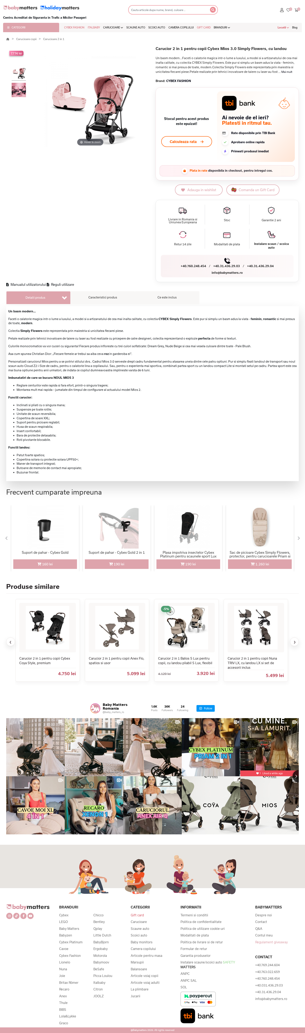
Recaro (64, 989)
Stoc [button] (227, 220)
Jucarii (135, 996)
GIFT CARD (204, 27)
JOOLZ (98, 996)
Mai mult (286, 71)
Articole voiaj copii (144, 976)
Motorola (100, 955)
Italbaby (99, 982)
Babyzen (65, 935)
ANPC (185, 974)
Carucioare (139, 922)
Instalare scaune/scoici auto (208, 964)
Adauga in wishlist (201, 190)
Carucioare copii (26, 39)
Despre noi (263, 915)
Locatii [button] (282, 27)
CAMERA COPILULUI (181, 27)
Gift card (137, 915)
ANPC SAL (189, 980)
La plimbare (140, 989)
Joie (62, 976)
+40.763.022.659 (267, 972)
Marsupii (137, 962)
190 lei (118, 564)
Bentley (99, 922)
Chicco (98, 915)
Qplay (97, 928)
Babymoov (101, 962)
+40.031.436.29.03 (269, 985)
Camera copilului (143, 949)
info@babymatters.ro (227, 272)
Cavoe (63, 949)
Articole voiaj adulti (145, 982)
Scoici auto (139, 935)
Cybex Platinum (71, 942)
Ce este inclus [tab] (167, 297)
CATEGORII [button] (18, 27)
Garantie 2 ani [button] (271, 220)
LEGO (63, 922)
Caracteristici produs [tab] (102, 297)
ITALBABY (94, 27)
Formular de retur (194, 949)
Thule (63, 1003)
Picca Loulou (102, 976)
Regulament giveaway (271, 942)
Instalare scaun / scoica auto (271, 245)
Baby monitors (141, 942)
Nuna (63, 969)
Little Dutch (102, 935)
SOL (184, 987)
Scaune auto (140, 928)
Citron (98, 989)
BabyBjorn (101, 942)
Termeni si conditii (194, 915)
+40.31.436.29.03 (226, 266)
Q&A (258, 928)
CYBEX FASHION (74, 27)
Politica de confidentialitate (201, 922)
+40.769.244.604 (267, 965)
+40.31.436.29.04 (260, 266)
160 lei (47, 564)
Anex (63, 996)
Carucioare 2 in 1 (53, 39)
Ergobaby (100, 949)
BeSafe (98, 969)
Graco (63, 1023)
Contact (261, 922)
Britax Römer (68, 982)
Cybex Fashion (70, 955)
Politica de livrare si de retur (202, 942)
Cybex (63, 915)
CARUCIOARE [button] (112, 27)
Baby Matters (69, 928)
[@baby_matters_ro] (95, 708)
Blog (295, 27)
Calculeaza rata (183, 141)
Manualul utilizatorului (28, 284)
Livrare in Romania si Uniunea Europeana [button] (182, 221)
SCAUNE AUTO (135, 27)
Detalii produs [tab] (35, 297)
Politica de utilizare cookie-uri (203, 928)
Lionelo (64, 962)
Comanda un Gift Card (256, 190)
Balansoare (139, 969)
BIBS (62, 1009)
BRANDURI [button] (221, 27)
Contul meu (264, 935)
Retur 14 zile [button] (183, 244)
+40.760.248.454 (193, 266)
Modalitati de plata (195, 935)
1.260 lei (262, 564)
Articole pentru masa (146, 955)
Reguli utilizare (62, 284)
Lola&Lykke (67, 1016)
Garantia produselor (196, 955)
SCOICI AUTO (156, 27)
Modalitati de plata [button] (227, 244)
